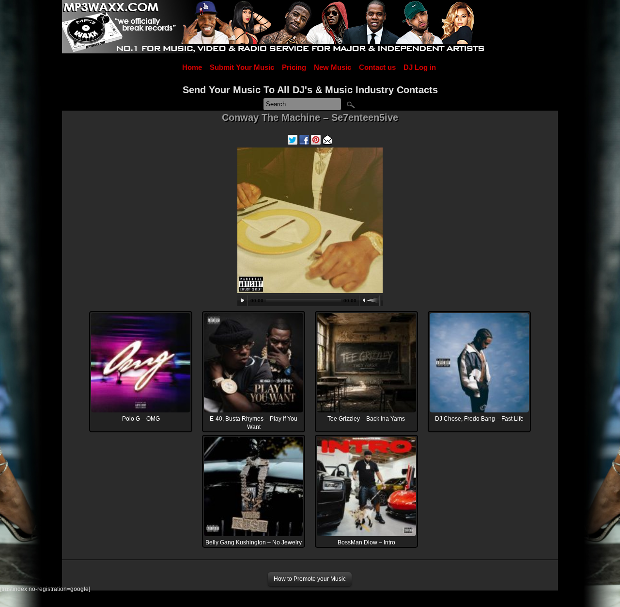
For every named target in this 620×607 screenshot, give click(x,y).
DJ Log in (419, 67)
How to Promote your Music (310, 578)
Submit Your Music (242, 67)
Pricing (294, 67)
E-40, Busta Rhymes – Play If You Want (253, 422)
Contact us (377, 67)
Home (192, 67)
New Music (332, 67)
